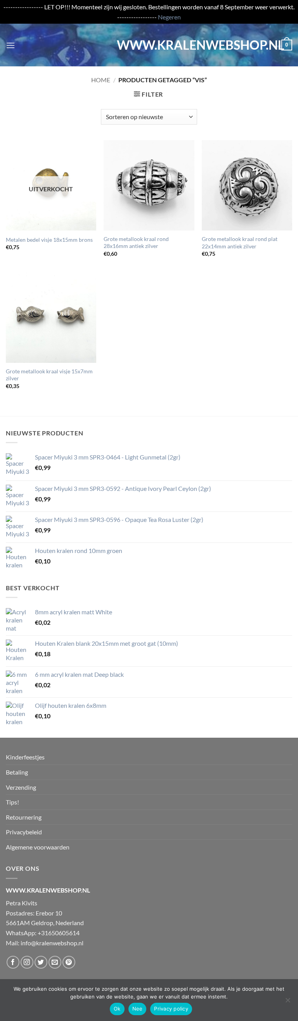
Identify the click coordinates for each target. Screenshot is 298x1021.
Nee (137, 1008)
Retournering (24, 817)
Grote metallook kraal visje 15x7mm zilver (49, 375)
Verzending (21, 787)
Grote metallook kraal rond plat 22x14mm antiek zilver (239, 243)
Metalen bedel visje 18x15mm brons (49, 239)
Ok (117, 1008)
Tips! (12, 802)
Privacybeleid (24, 832)
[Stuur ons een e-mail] (55, 962)
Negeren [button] (169, 17)
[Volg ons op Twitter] (41, 962)
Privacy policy (171, 1008)
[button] (10, 45)
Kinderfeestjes (25, 757)
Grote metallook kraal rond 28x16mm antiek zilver (136, 243)
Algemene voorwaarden (37, 847)
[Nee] (287, 1002)
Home (100, 79)
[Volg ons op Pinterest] (68, 962)
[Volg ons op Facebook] (13, 962)
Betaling (17, 772)
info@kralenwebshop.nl (52, 942)
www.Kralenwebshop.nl (149, 45)
